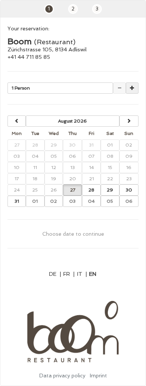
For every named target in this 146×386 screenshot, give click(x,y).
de (55, 274)
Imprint (98, 376)
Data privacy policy (62, 376)
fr (68, 274)
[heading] (72, 121)
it (82, 274)
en (92, 274)
